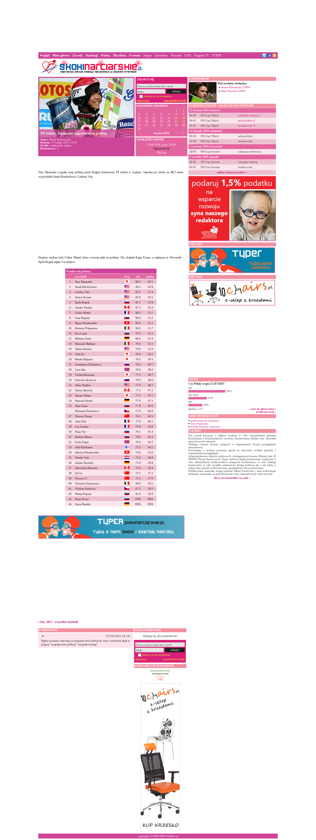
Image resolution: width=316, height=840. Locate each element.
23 (183, 121)
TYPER (216, 55)
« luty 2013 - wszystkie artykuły (58, 622)
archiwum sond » (266, 411)
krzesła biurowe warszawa (205, 426)
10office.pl (172, 836)
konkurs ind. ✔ (247, 125)
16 (183, 118)
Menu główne (61, 55)
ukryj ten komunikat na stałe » (232, 477)
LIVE (187, 55)
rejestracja (143, 100)
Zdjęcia (147, 55)
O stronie (134, 55)
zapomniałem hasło (175, 100)
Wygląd (45, 55)
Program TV (201, 55)
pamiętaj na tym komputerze (157, 96)
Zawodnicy (161, 55)
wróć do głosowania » (263, 408)
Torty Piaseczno (199, 423)
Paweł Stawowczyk (60, 139)
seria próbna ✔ (246, 120)
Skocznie (176, 55)
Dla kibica (119, 55)
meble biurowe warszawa (204, 420)
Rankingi (92, 55)
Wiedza (105, 55)
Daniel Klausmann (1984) (235, 87)
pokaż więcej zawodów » (232, 172)
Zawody (78, 55)
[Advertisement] (158, 25)
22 (176, 121)
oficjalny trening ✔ (249, 115)
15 (176, 118)
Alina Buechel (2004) (233, 90)
